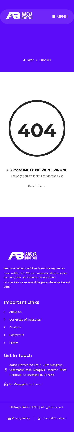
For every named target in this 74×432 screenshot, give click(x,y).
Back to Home (37, 186)
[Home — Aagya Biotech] (19, 16)
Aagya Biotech (22, 407)
